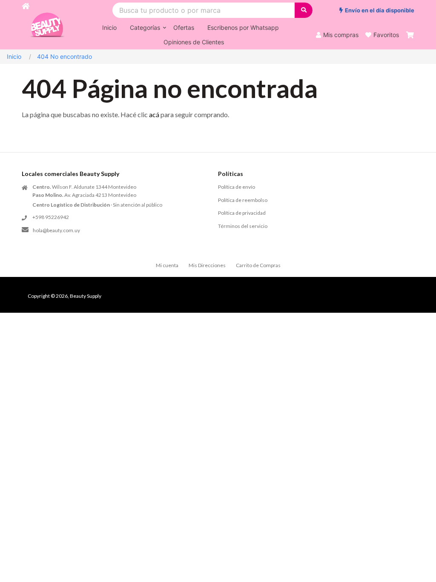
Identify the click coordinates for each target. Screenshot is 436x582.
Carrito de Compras (258, 265)
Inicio (14, 56)
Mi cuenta (167, 265)
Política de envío (236, 187)
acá (154, 114)
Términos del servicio (242, 226)
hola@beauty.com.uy (56, 230)
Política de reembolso (242, 200)
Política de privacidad (242, 213)
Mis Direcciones (207, 265)
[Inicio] (25, 24)
